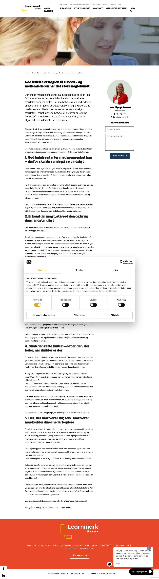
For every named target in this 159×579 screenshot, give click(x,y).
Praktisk (65, 8)
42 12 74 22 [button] (121, 114)
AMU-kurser (48, 9)
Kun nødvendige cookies (44, 315)
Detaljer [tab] (79, 270)
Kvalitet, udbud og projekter (100, 4)
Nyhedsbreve (82, 8)
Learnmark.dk (63, 4)
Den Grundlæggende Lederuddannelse (40, 501)
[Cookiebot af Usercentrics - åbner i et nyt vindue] (122, 262)
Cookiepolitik (93, 573)
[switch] (65, 305)
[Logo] (32, 8)
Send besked (118, 155)
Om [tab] (116, 270)
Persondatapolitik (78, 573)
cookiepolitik (112, 291)
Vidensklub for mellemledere (59, 507)
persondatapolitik (94, 291)
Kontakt (98, 8)
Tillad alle (115, 315)
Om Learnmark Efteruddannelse (79, 4)
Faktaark (113, 4)
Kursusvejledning (116, 8)
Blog (120, 4)
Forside (27, 73)
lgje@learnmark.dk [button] (121, 117)
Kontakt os (78, 555)
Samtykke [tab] (42, 270)
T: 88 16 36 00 (105, 545)
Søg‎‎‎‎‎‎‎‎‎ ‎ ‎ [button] (133, 8)
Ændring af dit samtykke (58, 573)
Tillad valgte (79, 315)
